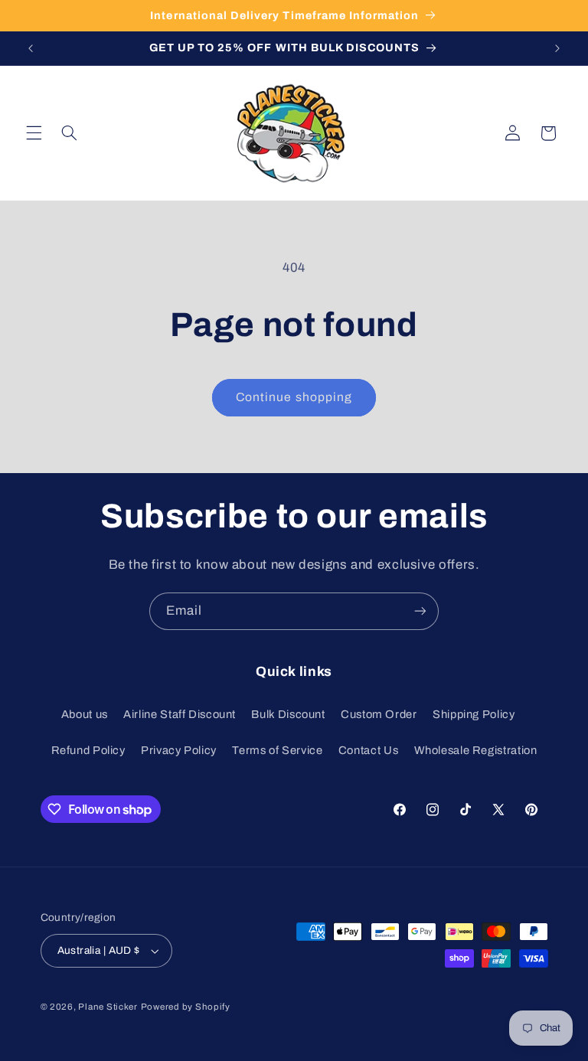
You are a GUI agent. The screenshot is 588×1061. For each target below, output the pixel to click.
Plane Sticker (108, 1006)
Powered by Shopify (185, 1006)
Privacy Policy (179, 750)
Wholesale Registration (475, 750)
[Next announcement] (557, 48)
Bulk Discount (288, 714)
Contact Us (368, 750)
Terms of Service (277, 750)
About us (84, 714)
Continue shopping (294, 396)
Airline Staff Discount (179, 714)
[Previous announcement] (30, 48)
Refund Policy (88, 750)
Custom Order (379, 714)
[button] (33, 133)
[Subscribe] (420, 611)
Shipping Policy (473, 714)
